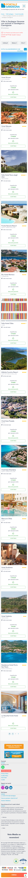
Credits (3, 779)
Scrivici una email (6, 770)
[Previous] (13, 734)
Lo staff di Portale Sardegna (8, 795)
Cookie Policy (4, 775)
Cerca (14, 875)
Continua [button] (13, 97)
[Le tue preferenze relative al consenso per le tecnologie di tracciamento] (25, 875)
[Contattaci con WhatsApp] (2, 767)
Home (2, 14)
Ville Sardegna (9, 14)
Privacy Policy (4, 773)
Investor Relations (5, 800)
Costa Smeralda (19, 14)
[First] (9, 734)
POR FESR (4, 777)
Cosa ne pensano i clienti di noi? (9, 798)
